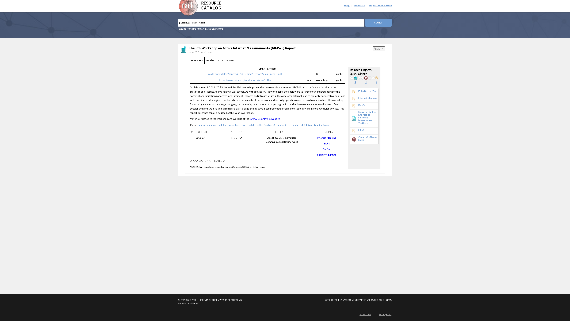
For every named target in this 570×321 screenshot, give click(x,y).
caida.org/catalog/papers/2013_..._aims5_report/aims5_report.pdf (245, 73)
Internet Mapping (326, 137)
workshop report (238, 125)
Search (378, 23)
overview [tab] (197, 60)
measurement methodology (213, 125)
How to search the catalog (191, 28)
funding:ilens (283, 125)
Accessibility (365, 314)
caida (259, 125)
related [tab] (210, 60)
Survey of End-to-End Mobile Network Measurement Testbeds (367, 117)
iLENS (327, 143)
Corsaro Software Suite (367, 138)
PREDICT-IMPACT (327, 155)
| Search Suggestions (213, 28)
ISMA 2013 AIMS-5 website (265, 118)
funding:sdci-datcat (302, 125)
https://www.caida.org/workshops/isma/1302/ (245, 80)
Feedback (359, 5)
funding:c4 (269, 125)
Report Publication (380, 5)
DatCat (327, 149)
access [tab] (230, 60)
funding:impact (322, 125)
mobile (251, 125)
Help (347, 5)
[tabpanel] (285, 118)
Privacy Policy (385, 314)
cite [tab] (220, 60)
